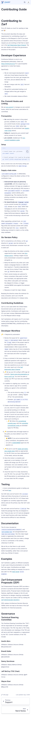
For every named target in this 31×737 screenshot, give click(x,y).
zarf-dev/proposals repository (10, 600)
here (9, 490)
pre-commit (9, 107)
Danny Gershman (7, 661)
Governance (8, 613)
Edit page (5, 694)
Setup (3, 145)
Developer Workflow (10, 331)
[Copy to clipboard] (27, 151)
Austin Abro (5, 641)
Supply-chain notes (8, 170)
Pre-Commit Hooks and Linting (12, 102)
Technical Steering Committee (10, 618)
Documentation (10, 523)
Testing (5, 484)
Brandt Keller (6, 651)
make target (15, 571)
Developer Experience (13, 55)
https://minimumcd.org (8, 64)
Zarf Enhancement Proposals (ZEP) (11, 581)
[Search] (24, 2)
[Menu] (28, 2)
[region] (15, 155)
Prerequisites (6, 116)
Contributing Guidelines (12, 303)
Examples (6, 558)
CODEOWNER (16, 443)
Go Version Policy (9, 237)
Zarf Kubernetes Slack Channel (16, 45)
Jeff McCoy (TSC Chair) (10, 671)
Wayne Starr (6, 681)
